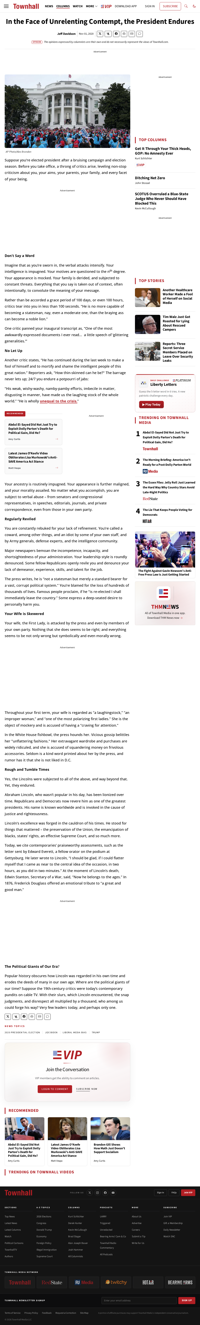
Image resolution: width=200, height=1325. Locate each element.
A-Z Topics (43, 1207)
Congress (41, 1223)
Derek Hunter (75, 1223)
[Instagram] (97, 1193)
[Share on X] (100, 34)
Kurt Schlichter (76, 1216)
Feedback (47, 1313)
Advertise (136, 1223)
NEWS (49, 6)
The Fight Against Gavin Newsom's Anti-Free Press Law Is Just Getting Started (165, 573)
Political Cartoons (14, 1243)
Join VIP (188, 1192)
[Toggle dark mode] (194, 6)
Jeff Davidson (66, 34)
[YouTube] (113, 1193)
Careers (136, 1230)
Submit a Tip (138, 1236)
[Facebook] (105, 1193)
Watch (8, 1236)
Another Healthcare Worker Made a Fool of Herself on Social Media (178, 296)
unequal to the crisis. (58, 401)
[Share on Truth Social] (108, 34)
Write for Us (138, 1243)
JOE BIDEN (51, 1032)
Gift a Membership (173, 1223)
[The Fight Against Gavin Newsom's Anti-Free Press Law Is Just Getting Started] (165, 549)
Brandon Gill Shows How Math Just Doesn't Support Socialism (109, 1148)
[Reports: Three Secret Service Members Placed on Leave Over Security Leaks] (147, 351)
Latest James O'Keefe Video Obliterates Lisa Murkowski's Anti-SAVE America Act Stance (66, 1150)
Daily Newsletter (171, 1230)
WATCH (78, 6)
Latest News (11, 1223)
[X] (90, 1193)
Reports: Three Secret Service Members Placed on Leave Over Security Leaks (178, 352)
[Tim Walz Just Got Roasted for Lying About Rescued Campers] (147, 324)
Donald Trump (44, 1230)
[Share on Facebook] (116, 34)
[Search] (186, 6)
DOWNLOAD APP (126, 6)
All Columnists (75, 1256)
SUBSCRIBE (170, 6)
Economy (41, 1236)
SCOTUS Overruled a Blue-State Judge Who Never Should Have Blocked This (161, 198)
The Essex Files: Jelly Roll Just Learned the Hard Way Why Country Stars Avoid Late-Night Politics (169, 487)
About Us (136, 1216)
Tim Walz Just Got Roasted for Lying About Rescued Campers (176, 323)
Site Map (84, 1313)
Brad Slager (74, 1236)
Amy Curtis (13, 1161)
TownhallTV (11, 1250)
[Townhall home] (18, 1192)
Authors (9, 1256)
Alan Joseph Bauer (78, 1243)
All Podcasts (106, 1254)
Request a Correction (65, 1313)
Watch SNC (169, 1236)
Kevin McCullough (77, 1230)
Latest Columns (13, 1230)
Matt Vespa (56, 1161)
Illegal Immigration (47, 1250)
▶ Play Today (151, 404)
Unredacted (106, 1230)
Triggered (105, 1223)
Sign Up (187, 1300)
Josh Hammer (75, 1250)
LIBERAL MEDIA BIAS (75, 1032)
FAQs (174, 1192)
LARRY (103, 1216)
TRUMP (96, 1032)
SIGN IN (150, 6)
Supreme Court (45, 1256)
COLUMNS (63, 6)
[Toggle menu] (6, 6)
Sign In (160, 1192)
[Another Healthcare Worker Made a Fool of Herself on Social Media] (147, 297)
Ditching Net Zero (150, 178)
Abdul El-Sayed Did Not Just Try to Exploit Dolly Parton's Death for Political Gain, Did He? (24, 1150)
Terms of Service (13, 1313)
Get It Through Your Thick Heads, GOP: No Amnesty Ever (163, 151)
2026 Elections (44, 1216)
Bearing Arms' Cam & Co (113, 1236)
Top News (10, 1216)
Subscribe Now (86, 1089)
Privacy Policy (31, 1313)
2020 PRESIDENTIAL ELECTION (22, 1032)
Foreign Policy (44, 1243)
